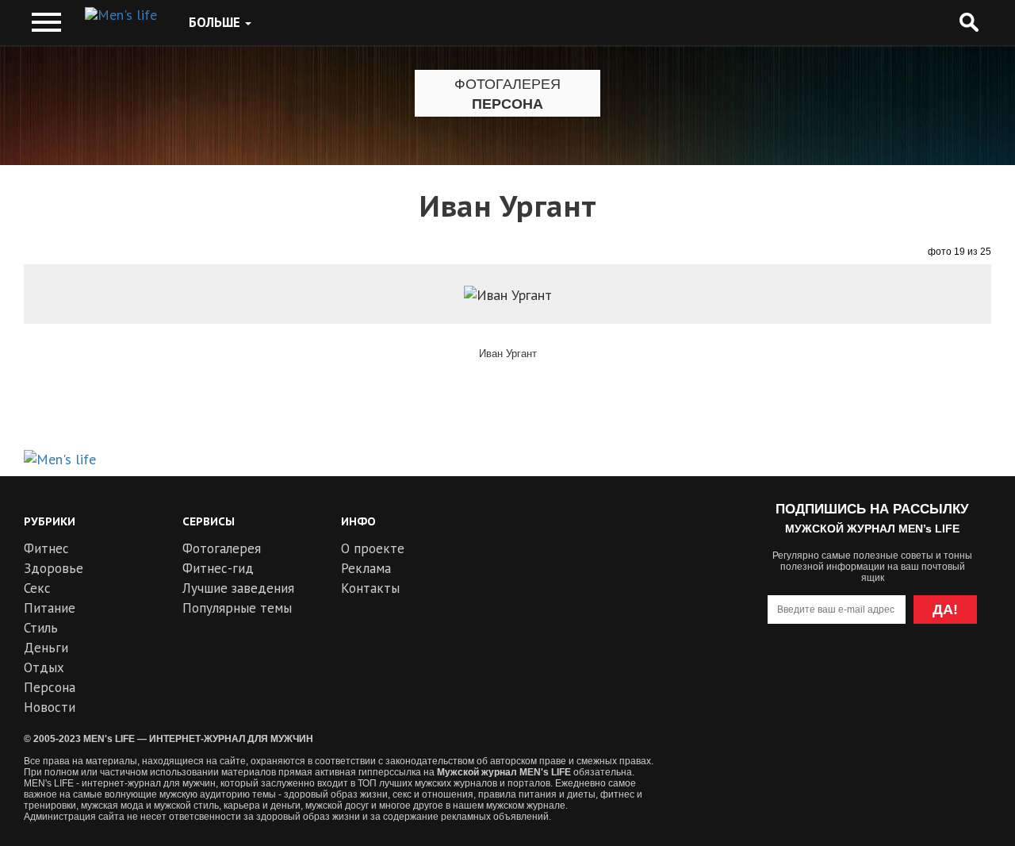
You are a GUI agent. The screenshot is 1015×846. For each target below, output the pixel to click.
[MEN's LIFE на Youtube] (786, 673)
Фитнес (46, 548)
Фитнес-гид (218, 568)
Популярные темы (237, 608)
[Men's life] (121, 15)
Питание (49, 608)
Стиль (41, 627)
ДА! (945, 609)
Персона (507, 104)
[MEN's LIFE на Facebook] (958, 673)
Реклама (366, 568)
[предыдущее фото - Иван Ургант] (68, 320)
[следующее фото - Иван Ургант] (947, 320)
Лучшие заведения (238, 588)
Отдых (44, 667)
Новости (49, 707)
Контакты (370, 588)
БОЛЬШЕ (216, 22)
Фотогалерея (221, 548)
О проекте (372, 548)
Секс (37, 588)
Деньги (46, 647)
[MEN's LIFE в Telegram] (843, 673)
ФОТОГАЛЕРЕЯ (507, 84)
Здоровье (53, 568)
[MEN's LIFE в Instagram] (901, 673)
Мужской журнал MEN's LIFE (504, 772)
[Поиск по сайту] (968, 22)
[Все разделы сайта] (46, 22)
